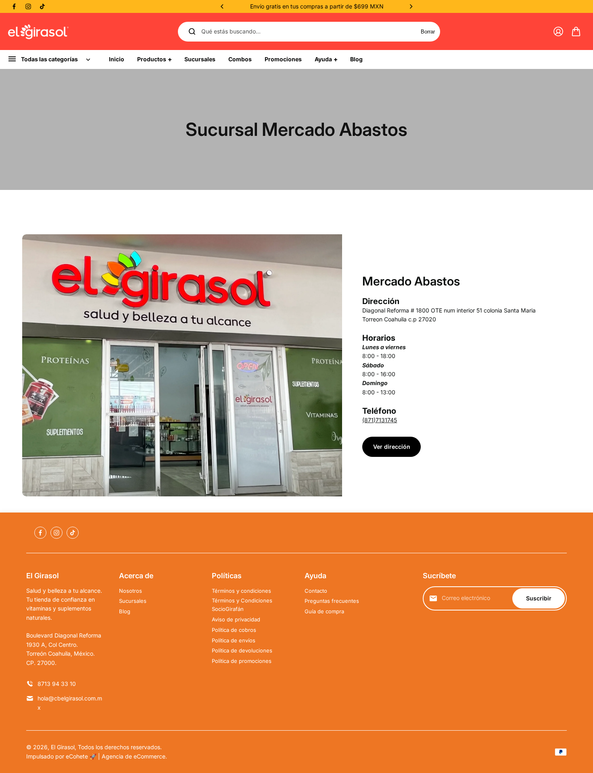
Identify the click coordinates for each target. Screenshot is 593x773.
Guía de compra (324, 611)
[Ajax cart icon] (576, 31)
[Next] (410, 6)
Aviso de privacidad (236, 619)
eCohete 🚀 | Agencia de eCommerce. (116, 756)
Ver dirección (391, 446)
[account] (558, 31)
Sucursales (132, 601)
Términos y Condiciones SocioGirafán (242, 604)
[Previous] (223, 6)
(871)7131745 (379, 420)
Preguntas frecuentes (332, 601)
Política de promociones (241, 661)
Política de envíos (233, 640)
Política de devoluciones (242, 650)
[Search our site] (192, 31)
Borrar (428, 32)
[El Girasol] (38, 32)
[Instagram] (28, 6)
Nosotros (130, 591)
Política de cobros (234, 630)
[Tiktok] (42, 6)
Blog (124, 611)
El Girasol (63, 747)
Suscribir (538, 598)
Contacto (316, 591)
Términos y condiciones (241, 591)
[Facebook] (14, 6)
